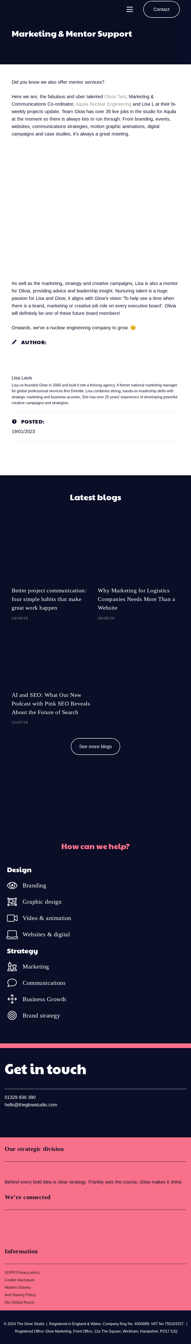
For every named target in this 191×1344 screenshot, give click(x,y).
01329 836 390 (20, 1097)
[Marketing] (15, 966)
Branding (34, 885)
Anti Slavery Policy (20, 1295)
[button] (130, 9)
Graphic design (42, 901)
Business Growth (44, 999)
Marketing (36, 966)
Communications (44, 982)
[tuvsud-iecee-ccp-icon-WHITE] (22, 1170)
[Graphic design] (15, 901)
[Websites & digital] (15, 934)
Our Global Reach (19, 1302)
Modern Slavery (18, 1287)
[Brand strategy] (15, 1015)
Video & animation (47, 918)
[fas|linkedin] (9, 1120)
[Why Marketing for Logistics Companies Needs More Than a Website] (138, 573)
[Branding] (15, 885)
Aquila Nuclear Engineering (103, 104)
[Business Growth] (15, 999)
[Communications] (15, 982)
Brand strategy (41, 1015)
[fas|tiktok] (39, 1120)
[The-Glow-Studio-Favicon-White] (17, 9)
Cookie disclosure (19, 1280)
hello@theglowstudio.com (31, 1104)
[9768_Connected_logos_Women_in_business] (25, 1227)
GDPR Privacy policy (22, 1273)
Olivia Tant (115, 96)
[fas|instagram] (24, 1120)
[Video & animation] (15, 918)
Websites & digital (46, 934)
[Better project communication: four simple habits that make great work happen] (52, 573)
